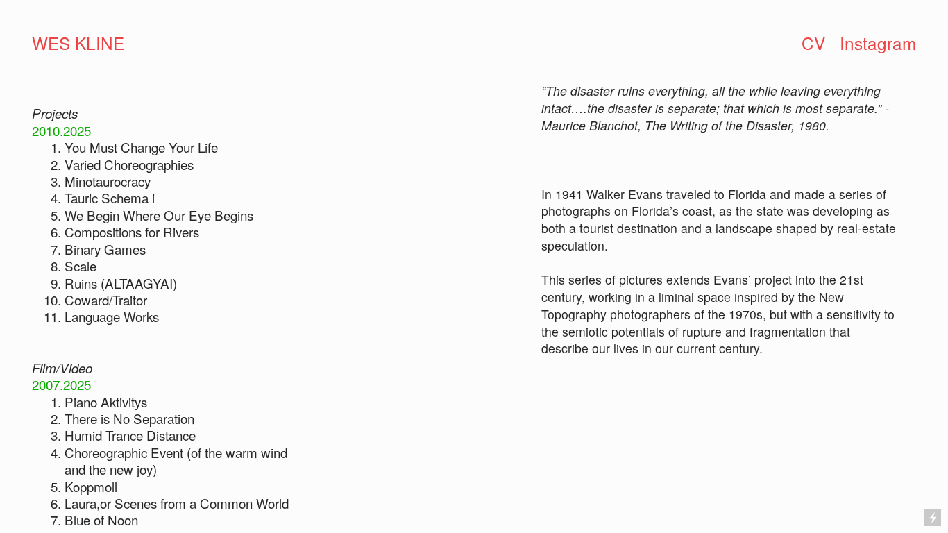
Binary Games (105, 248)
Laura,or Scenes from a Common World (177, 502)
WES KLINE (78, 43)
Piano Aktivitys (106, 401)
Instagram (878, 43)
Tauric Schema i (110, 197)
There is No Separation (129, 418)
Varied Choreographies (129, 164)
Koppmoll (91, 486)
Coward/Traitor (106, 299)
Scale (80, 265)
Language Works (112, 316)
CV (813, 43)
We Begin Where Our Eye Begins (159, 214)
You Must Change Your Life (141, 146)
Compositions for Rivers (132, 231)
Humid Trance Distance (130, 434)
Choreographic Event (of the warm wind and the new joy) (176, 460)
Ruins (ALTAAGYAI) (121, 282)
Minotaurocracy (108, 180)
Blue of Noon (101, 519)
